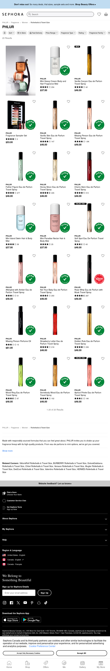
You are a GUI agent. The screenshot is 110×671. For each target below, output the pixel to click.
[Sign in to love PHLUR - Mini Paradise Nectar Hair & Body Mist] (68, 204)
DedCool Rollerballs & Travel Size (28, 469)
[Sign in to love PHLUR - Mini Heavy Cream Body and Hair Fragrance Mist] (68, 47)
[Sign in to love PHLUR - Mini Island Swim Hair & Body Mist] (34, 204)
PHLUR (5, 22)
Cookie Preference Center (42, 646)
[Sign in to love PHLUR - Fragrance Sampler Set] (34, 101)
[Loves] (99, 14)
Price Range (50, 33)
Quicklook (55, 73)
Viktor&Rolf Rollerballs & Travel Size (35, 463)
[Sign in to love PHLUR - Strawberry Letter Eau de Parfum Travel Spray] (68, 307)
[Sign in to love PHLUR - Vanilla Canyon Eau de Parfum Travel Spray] (102, 47)
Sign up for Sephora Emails (15, 586)
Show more (7, 450)
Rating (81, 33)
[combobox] (60, 14)
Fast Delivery (37, 33)
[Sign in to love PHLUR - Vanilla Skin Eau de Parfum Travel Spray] (68, 101)
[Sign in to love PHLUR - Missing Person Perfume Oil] (34, 307)
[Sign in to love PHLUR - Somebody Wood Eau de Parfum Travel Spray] (68, 358)
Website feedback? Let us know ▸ (55, 483)
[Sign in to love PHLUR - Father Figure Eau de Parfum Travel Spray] (34, 152)
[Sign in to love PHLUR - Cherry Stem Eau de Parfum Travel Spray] (102, 152)
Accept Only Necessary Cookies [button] (28, 653)
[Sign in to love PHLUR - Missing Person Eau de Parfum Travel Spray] (102, 101)
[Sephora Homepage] (13, 14)
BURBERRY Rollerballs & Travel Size (69, 463)
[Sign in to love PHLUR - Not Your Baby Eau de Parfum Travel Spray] (68, 255)
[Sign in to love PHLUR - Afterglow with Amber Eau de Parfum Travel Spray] (34, 255)
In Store (23, 33)
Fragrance (15, 22)
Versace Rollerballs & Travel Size (69, 466)
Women (25, 22)
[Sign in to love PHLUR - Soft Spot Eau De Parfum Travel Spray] (102, 204)
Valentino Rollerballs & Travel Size (60, 469)
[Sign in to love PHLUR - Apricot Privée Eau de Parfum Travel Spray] (102, 358)
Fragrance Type (67, 33)
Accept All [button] (81, 653)
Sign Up (44, 592)
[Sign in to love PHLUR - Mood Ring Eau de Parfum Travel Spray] (34, 358)
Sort (10, 33)
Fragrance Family (96, 33)
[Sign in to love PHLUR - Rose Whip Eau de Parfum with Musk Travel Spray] (102, 255)
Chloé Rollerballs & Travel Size (39, 466)
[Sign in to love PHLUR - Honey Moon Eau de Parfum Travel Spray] (68, 152)
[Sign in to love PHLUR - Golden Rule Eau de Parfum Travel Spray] (102, 307)
